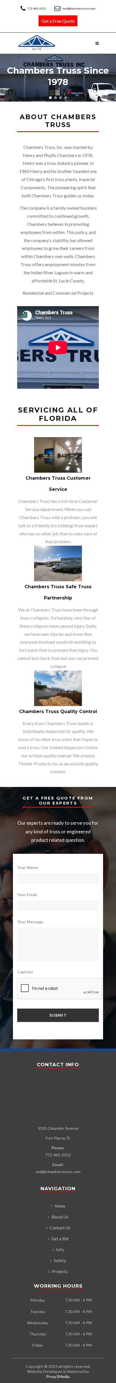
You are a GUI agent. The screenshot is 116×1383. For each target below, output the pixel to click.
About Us (59, 1216)
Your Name (27, 867)
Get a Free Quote (58, 21)
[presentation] (60, 989)
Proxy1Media (57, 1376)
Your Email (27, 894)
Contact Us (60, 1227)
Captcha (25, 971)
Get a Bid (59, 1238)
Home (59, 1205)
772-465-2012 (36, 8)
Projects (60, 1271)
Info (60, 1249)
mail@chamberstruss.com (78, 8)
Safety (60, 1260)
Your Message (30, 921)
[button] (50, 97)
